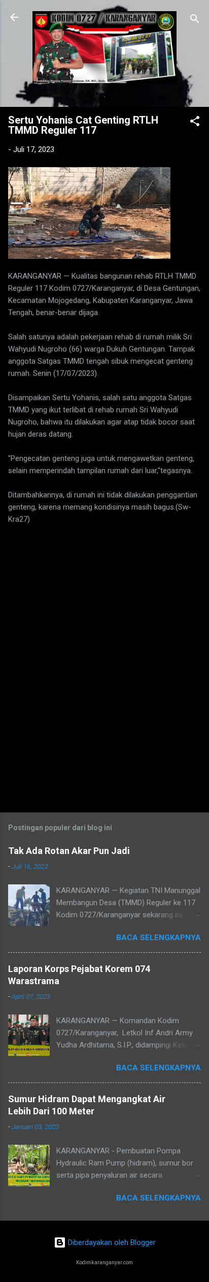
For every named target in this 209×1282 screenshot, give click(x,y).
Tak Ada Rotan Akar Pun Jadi (69, 850)
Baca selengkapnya (158, 937)
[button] (195, 123)
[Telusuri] (195, 20)
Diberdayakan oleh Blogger (111, 1242)
